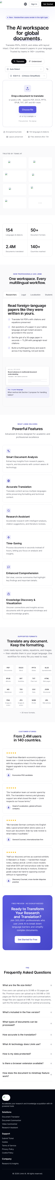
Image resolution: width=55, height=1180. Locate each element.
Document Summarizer (11, 1120)
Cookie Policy (7, 1153)
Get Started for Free (27, 939)
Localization (35, 295)
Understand (37, 61)
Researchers (11, 295)
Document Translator (10, 1117)
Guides (5, 1142)
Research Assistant (10, 1127)
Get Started (48, 4)
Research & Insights (10, 1163)
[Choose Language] (25, 4)
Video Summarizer (9, 1124)
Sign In (34, 4)
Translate (20, 61)
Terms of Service (9, 1145)
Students (49, 295)
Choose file (27, 109)
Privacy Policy (8, 1149)
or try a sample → (29, 116)
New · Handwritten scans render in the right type (28, 17)
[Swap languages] (47, 69)
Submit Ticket (8, 1138)
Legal (23, 295)
